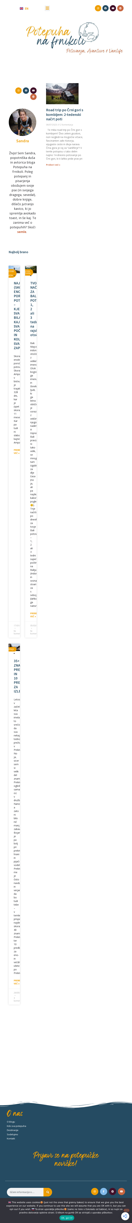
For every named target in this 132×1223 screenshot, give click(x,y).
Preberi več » (18, 452)
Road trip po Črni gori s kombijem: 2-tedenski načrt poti (64, 114)
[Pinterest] (112, 1191)
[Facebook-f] (103, 1191)
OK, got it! (67, 1217)
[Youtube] (121, 1191)
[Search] (47, 1192)
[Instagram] (94, 1191)
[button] (47, 8)
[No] (126, 1210)
